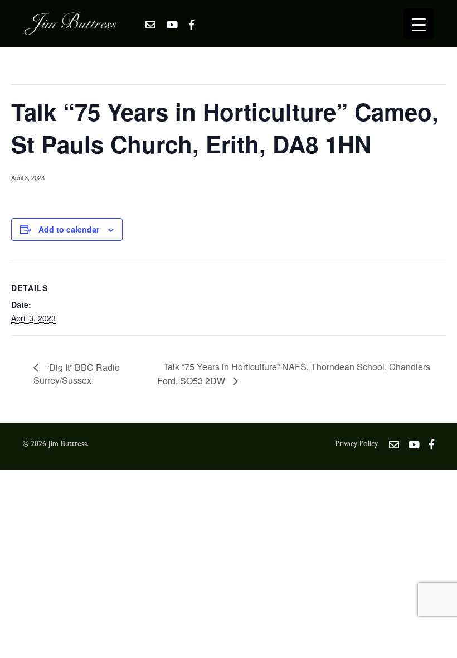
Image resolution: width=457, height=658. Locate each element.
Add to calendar (68, 229)
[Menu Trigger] (418, 23)
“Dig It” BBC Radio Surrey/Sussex (76, 374)
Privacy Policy (357, 444)
